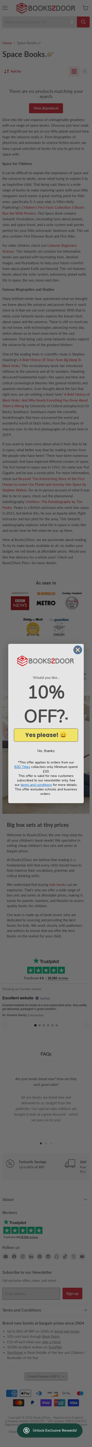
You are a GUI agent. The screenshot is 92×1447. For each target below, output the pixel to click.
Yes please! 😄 (46, 735)
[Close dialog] (78, 650)
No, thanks (46, 751)
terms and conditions (36, 785)
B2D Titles (22, 767)
